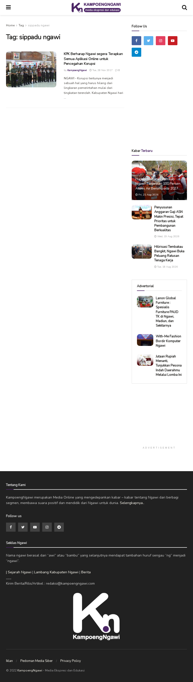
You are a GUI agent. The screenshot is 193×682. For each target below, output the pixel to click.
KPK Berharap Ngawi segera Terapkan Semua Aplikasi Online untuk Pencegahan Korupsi (93, 58)
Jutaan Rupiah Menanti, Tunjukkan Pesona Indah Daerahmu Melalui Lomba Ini (169, 365)
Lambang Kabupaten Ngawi (56, 572)
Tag (21, 25)
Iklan (9, 661)
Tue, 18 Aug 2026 (167, 267)
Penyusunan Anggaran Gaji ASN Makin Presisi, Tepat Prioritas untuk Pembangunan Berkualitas (168, 218)
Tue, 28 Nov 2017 (102, 70)
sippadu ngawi (39, 25)
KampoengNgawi (77, 70)
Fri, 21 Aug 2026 (148, 195)
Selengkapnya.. (132, 503)
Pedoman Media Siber (36, 661)
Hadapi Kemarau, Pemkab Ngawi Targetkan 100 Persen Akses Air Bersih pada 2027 (157, 184)
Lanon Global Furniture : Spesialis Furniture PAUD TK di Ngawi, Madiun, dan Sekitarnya (167, 312)
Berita (86, 572)
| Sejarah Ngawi (18, 572)
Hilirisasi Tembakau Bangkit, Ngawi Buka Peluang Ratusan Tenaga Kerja (169, 253)
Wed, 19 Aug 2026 (168, 236)
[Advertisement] (162, 110)
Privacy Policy (70, 661)
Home (10, 25)
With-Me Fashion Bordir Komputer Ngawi (168, 341)
